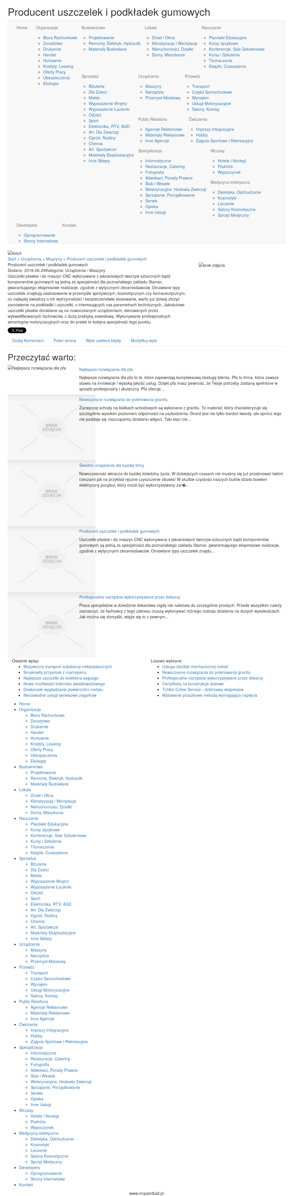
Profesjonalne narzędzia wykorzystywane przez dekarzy (129, 597)
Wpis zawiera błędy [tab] (103, 340)
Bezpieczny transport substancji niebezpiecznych (67, 666)
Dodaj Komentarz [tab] (28, 340)
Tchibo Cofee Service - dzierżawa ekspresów (202, 689)
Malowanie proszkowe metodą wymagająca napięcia (209, 695)
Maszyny (54, 259)
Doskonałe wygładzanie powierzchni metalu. (63, 689)
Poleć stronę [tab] (65, 340)
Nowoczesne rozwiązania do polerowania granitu (123, 399)
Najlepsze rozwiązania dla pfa (106, 369)
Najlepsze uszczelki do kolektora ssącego (60, 678)
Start (12, 259)
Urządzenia (31, 259)
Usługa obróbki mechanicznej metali (195, 666)
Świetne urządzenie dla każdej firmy (111, 465)
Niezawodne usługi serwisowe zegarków (59, 695)
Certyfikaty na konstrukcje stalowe (193, 683)
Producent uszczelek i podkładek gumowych (107, 259)
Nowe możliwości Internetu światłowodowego (64, 683)
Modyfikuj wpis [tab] (144, 340)
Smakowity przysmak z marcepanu (54, 672)
